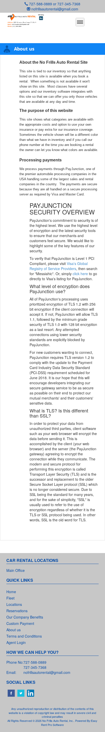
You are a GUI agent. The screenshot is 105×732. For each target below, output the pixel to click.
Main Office (15, 570)
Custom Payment (20, 623)
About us (13, 629)
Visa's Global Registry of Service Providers (59, 266)
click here (80, 273)
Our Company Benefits (24, 617)
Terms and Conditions (24, 636)
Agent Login (16, 642)
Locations (14, 604)
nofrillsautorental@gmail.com (54, 8)
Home (11, 591)
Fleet (10, 598)
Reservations (17, 610)
